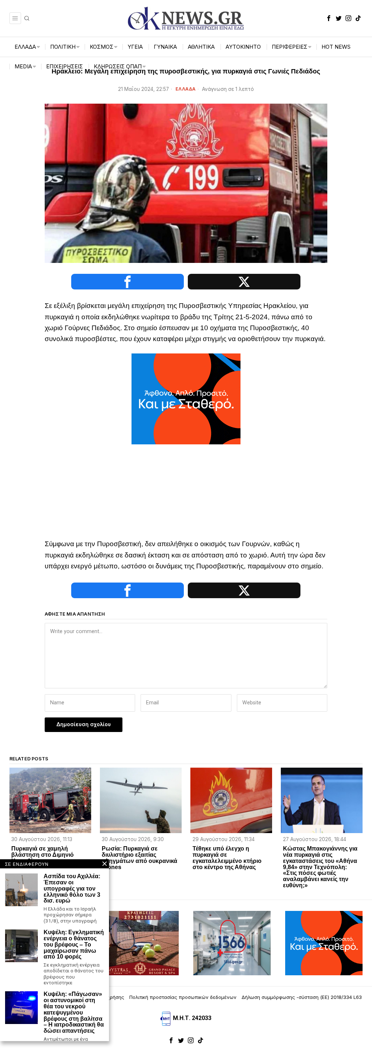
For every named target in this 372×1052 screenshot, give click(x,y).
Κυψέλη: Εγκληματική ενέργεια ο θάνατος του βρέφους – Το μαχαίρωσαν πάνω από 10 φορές (74, 944)
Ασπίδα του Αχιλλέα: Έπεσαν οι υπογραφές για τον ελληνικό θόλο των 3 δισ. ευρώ (72, 888)
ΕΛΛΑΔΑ (185, 89)
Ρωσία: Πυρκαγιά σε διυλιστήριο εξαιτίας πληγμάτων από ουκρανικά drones (139, 858)
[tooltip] (328, 18)
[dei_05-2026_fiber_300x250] (186, 398)
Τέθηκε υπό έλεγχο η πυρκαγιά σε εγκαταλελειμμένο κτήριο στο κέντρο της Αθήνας (227, 858)
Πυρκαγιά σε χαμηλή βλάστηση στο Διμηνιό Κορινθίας (42, 855)
